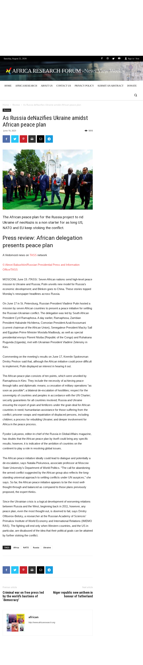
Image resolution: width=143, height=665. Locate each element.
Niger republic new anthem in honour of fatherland (73, 594)
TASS (33, 255)
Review (16, 104)
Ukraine (47, 547)
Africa (16, 547)
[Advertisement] (71, 30)
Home (6, 104)
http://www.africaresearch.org (41, 622)
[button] (135, 95)
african (33, 617)
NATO (26, 547)
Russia (36, 547)
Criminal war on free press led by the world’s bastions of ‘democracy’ (23, 596)
